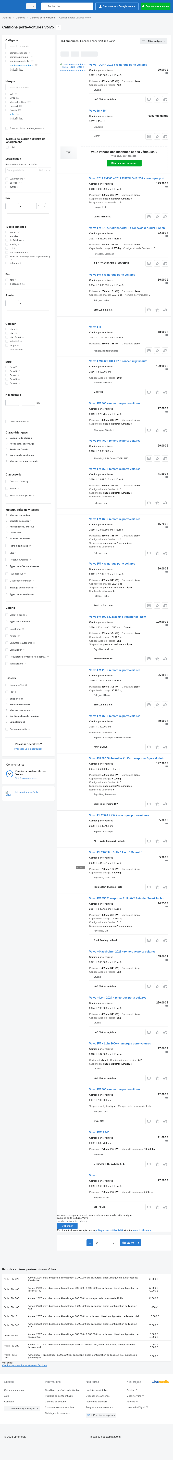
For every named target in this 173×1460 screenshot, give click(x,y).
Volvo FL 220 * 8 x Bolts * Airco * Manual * (115, 852)
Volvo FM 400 (11, 1307)
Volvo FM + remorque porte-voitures (112, 274)
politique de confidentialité (109, 1230)
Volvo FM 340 (11, 1325)
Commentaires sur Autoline (59, 1407)
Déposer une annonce (124, 163)
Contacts (9, 1401)
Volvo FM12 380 (10, 1356)
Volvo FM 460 (11, 1289)
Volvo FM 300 (11, 1346)
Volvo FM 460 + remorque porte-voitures (114, 403)
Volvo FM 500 (11, 1298)
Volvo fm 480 (97, 110)
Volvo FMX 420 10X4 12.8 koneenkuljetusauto (118, 361)
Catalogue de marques (57, 1413)
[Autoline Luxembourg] (13, 6)
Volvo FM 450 (11, 1335)
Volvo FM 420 (11, 1279)
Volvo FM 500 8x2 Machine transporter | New (117, 616)
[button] (157, 99)
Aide (6, 1395)
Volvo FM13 (10, 1316)
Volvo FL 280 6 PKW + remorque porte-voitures (119, 815)
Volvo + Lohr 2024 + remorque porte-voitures (117, 997)
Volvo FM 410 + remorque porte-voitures (114, 670)
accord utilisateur (142, 1230)
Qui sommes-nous (14, 1390)
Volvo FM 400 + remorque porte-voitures (114, 1089)
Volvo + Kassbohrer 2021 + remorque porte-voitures (122, 951)
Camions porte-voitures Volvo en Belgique (24, 1365)
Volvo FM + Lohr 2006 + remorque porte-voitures (120, 1043)
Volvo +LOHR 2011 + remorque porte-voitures (118, 64)
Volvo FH (95, 327)
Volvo (92, 1175)
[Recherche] (45, 6)
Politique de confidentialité (59, 1395)
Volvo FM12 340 (99, 1132)
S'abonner (67, 1225)
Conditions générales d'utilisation (62, 1390)
